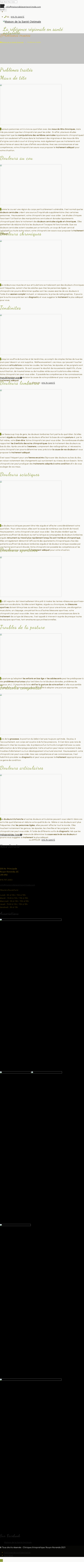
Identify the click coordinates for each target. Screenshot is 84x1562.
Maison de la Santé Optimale (18, 1542)
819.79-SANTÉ (17, 16)
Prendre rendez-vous (10, 377)
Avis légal (8, 1555)
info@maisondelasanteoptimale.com (23, 6)
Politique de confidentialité (17, 1552)
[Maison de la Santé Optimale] (42, 21)
